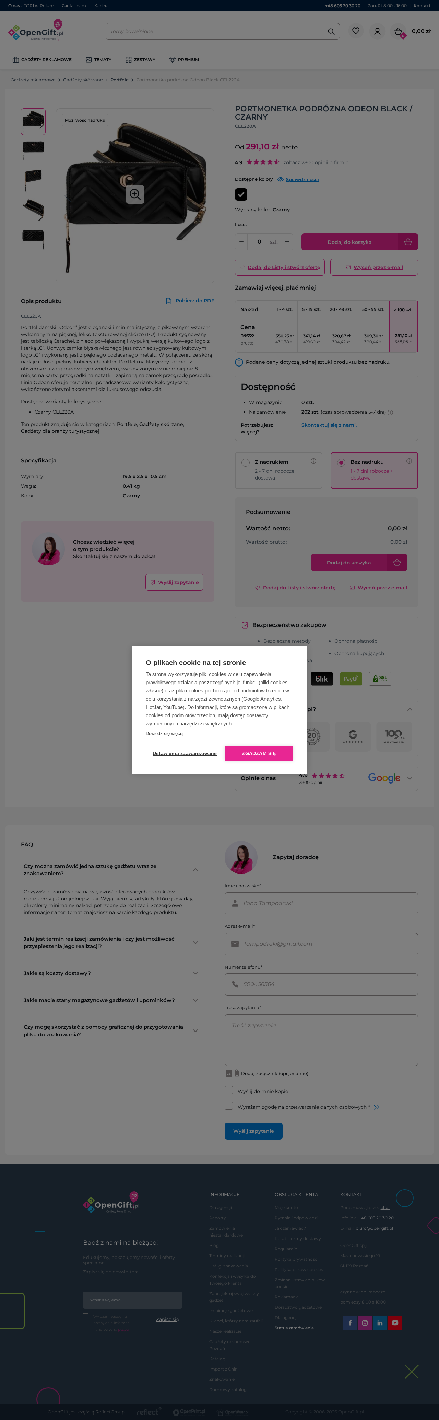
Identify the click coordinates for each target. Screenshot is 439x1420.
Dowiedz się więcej (164, 733)
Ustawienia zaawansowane (183, 753)
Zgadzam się (259, 753)
